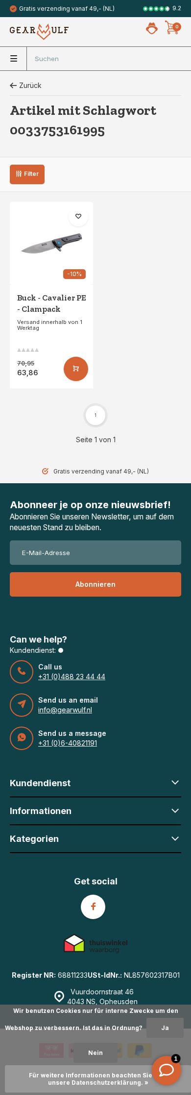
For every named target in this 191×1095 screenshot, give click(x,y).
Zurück (30, 85)
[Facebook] (93, 907)
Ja (165, 1027)
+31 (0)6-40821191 (67, 743)
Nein (95, 1052)
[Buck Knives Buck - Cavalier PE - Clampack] (51, 243)
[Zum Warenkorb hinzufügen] (76, 369)
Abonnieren (95, 584)
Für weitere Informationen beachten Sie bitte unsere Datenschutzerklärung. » (98, 1079)
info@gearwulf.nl (65, 710)
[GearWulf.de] (39, 31)
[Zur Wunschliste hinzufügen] (78, 216)
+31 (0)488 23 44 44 (71, 676)
